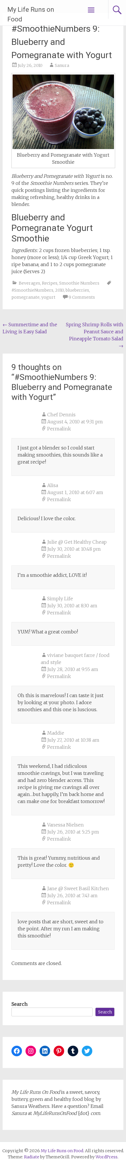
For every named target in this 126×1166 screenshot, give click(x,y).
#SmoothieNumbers (32, 290)
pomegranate (25, 297)
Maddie (55, 733)
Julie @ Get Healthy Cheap (77, 542)
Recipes (49, 283)
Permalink (59, 429)
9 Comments (82, 297)
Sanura (62, 65)
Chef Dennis (61, 415)
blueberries (77, 290)
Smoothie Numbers (79, 283)
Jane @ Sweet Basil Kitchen (78, 888)
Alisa (52, 485)
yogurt (48, 297)
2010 (59, 290)
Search (19, 1004)
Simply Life (60, 598)
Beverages (29, 283)
